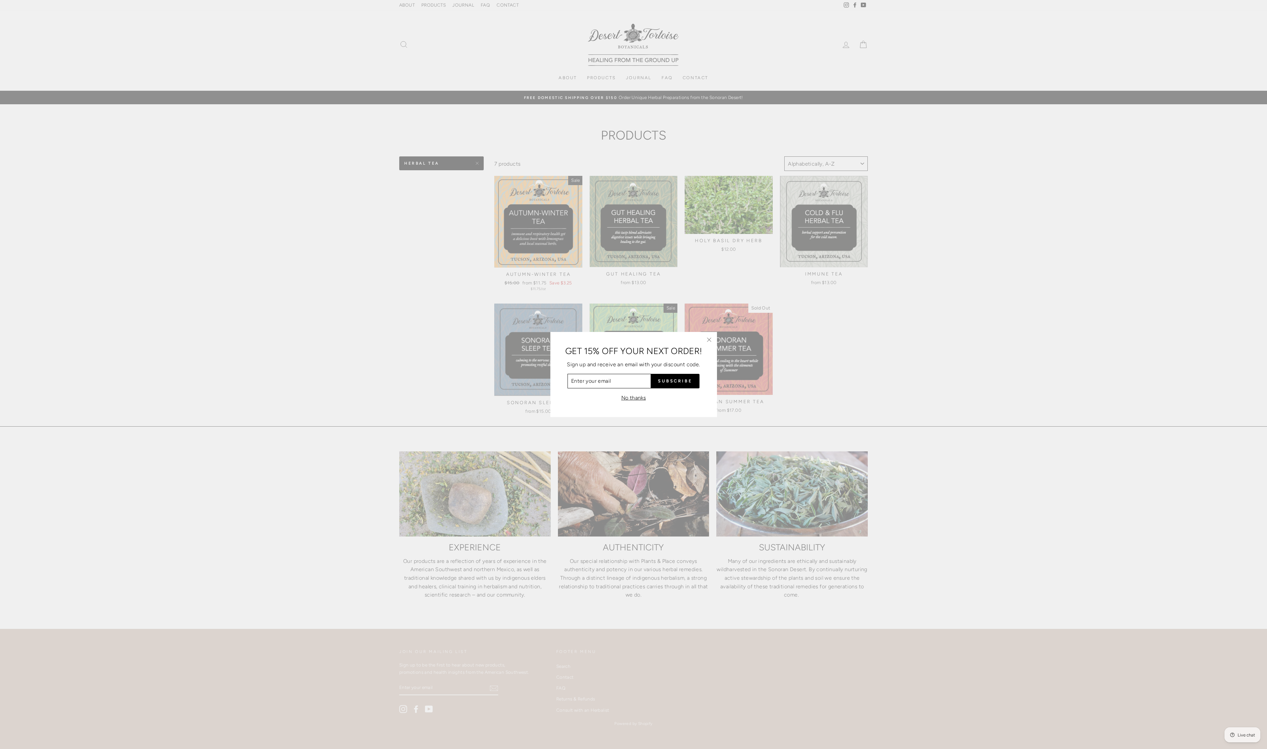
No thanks (633, 398)
